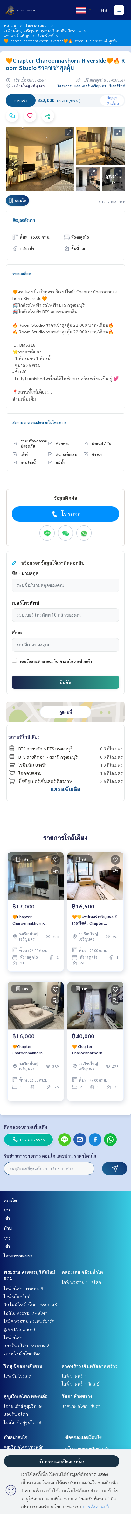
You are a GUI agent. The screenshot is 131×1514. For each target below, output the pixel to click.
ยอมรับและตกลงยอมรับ (38, 661)
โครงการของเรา (18, 1255)
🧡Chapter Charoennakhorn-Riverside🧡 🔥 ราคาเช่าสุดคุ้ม (35, 1050)
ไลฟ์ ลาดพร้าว (74, 1376)
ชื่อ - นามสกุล (25, 573)
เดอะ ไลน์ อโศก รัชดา (23, 1353)
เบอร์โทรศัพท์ (25, 603)
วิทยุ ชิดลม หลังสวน (23, 1366)
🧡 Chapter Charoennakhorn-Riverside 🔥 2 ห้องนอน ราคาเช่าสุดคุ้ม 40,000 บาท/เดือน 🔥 (92, 1050)
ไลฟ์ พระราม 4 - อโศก (81, 1282)
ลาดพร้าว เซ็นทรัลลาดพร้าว (90, 1366)
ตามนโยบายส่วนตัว (75, 661)
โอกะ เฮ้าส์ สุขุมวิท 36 (23, 1406)
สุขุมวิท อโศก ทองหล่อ (26, 1396)
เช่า (7, 1218)
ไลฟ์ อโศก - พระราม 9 (23, 1288)
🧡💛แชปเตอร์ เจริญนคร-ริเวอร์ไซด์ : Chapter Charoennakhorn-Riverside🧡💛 (94, 920)
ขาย (7, 1210)
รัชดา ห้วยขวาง (77, 1396)
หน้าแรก (10, 25)
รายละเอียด (21, 273)
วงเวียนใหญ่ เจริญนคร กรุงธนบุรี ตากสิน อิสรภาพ (42, 30)
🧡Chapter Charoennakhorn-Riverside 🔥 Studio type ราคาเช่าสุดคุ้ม (34, 920)
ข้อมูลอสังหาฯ (23, 220)
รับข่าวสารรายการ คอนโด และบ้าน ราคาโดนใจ (50, 1156)
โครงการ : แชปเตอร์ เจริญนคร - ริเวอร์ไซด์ (91, 85)
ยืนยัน (65, 682)
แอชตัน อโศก (16, 1414)
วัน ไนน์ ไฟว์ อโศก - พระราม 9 (31, 1304)
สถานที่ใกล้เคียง (24, 737)
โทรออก (71, 513)
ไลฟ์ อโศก (13, 1337)
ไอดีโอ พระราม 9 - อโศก (25, 1313)
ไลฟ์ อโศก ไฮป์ (17, 1296)
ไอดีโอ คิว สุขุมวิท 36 (22, 1422)
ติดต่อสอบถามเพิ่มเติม (25, 1127)
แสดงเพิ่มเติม (65, 789)
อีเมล (17, 632)
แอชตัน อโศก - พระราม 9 (26, 1345)
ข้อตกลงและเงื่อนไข (84, 1437)
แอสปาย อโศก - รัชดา (81, 1406)
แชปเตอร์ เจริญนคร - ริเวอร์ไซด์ (28, 35)
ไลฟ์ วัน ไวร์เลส (17, 1376)
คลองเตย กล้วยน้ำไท (82, 1272)
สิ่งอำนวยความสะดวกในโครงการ (39, 422)
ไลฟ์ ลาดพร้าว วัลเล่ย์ (80, 1384)
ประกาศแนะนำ (36, 25)
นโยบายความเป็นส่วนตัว (88, 1448)
